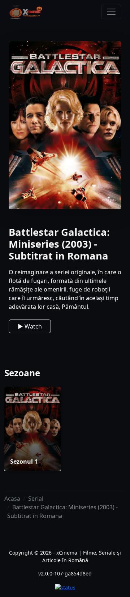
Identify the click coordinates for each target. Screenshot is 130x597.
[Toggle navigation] (111, 12)
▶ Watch (30, 326)
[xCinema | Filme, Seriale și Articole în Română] (26, 12)
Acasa (12, 498)
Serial (35, 498)
